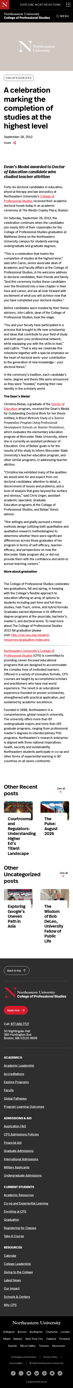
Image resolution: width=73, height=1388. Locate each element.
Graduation (11, 1219)
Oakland (51, 1338)
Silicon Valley (28, 1345)
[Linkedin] (36, 1373)
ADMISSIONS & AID (18, 1118)
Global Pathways (15, 1098)
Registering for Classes (20, 1228)
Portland (64, 1338)
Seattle (12, 1345)
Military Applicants (16, 1167)
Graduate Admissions (18, 1151)
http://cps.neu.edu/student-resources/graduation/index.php (27, 637)
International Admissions (21, 1159)
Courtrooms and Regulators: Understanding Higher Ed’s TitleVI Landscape (22, 836)
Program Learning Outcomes (24, 1107)
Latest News (12, 1280)
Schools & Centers (17, 1297)
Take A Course (14, 1236)
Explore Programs (16, 1082)
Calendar (10, 1256)
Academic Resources (19, 1195)
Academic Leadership (19, 1065)
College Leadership (17, 1264)
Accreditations (14, 1074)
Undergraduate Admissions (23, 1175)
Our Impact (11, 1288)
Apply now (13, 1010)
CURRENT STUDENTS (19, 1187)
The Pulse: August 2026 (51, 826)
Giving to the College (18, 1272)
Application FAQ (15, 1126)
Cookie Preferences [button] (36, 1381)
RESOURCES (13, 1247)
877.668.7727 (20, 1024)
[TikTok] (60, 1373)
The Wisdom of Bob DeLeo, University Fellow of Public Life (53, 924)
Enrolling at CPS (15, 1211)
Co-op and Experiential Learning (26, 1203)
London (65, 1331)
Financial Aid (12, 1143)
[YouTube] (28, 1373)
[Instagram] (44, 1373)
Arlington (9, 1331)
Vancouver (58, 1345)
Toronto (44, 1345)
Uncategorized (19, 78)
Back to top (14, 971)
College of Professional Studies (29, 198)
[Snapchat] (52, 1373)
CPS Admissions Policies (21, 1134)
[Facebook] (13, 1373)
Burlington (36, 1331)
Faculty (9, 1090)
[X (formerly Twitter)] (21, 1373)
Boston (22, 1331)
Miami (6, 1338)
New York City (34, 1338)
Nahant (17, 1338)
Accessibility (16, 1363)
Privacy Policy (50, 1356)
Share (8, 143)
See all (61, 788)
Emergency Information (23, 1356)
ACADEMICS (13, 1057)
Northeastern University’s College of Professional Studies (29, 653)
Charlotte (52, 1331)
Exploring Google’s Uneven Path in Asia (17, 916)
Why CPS (10, 1305)
